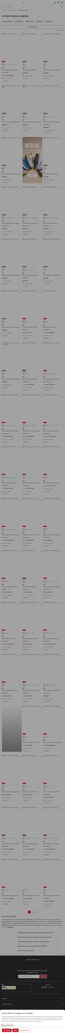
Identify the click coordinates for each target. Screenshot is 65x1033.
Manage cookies (25, 1030)
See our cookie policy (7, 1025)
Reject (15, 1030)
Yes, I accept (6, 1030)
